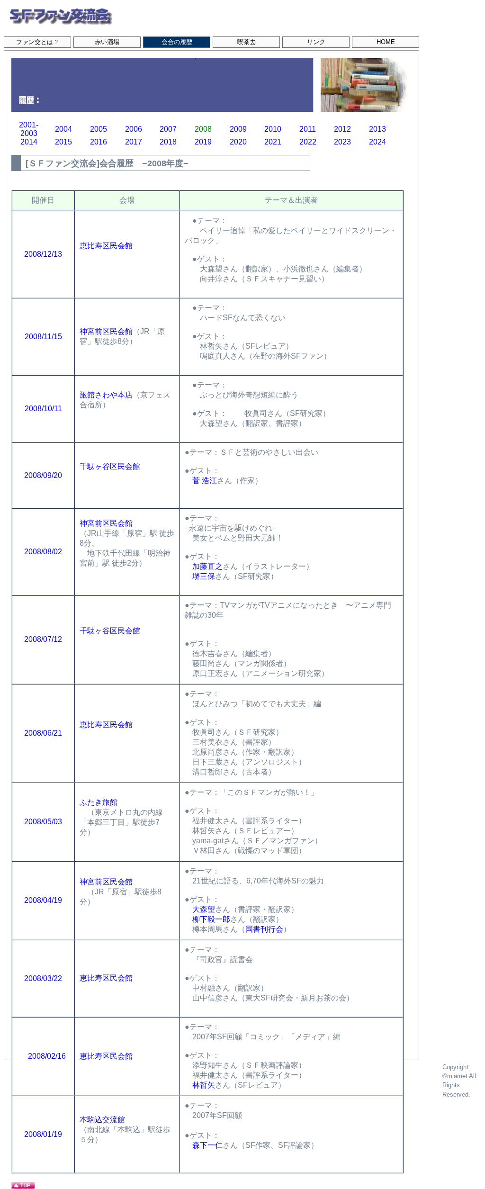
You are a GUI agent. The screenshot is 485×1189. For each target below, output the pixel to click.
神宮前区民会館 (106, 331)
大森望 (203, 909)
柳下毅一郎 (211, 919)
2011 (307, 129)
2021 (272, 142)
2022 (307, 142)
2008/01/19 (43, 1134)
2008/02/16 (46, 1056)
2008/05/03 (43, 822)
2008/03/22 (43, 978)
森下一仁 (207, 1145)
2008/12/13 (43, 254)
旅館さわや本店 (106, 395)
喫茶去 (246, 41)
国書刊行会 (264, 929)
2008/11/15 (43, 337)
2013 (377, 129)
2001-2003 (28, 129)
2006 (133, 129)
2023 (342, 142)
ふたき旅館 (98, 802)
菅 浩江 (204, 481)
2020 (238, 142)
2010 (272, 129)
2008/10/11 (43, 409)
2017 (133, 142)
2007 (168, 129)
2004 (63, 129)
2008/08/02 (43, 552)
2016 (98, 142)
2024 (377, 142)
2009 (238, 129)
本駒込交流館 (102, 1120)
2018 (168, 142)
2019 (203, 142)
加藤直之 (207, 566)
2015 (63, 142)
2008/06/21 (43, 733)
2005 (98, 129)
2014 (28, 142)
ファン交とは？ (37, 41)
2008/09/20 (43, 475)
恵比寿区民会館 (106, 246)
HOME (386, 41)
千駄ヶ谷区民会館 (110, 466)
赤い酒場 (107, 41)
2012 (342, 129)
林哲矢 (203, 1085)
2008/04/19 (43, 900)
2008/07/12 (47, 639)
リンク (316, 41)
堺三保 (203, 576)
